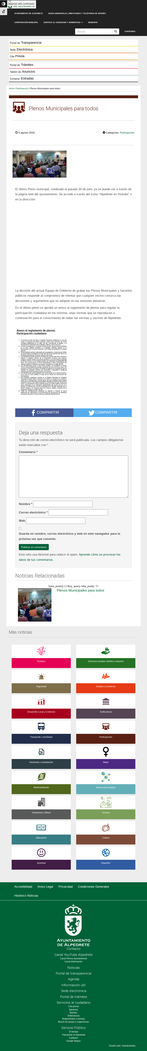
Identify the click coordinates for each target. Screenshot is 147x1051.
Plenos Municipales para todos (80, 590)
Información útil (73, 985)
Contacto (73, 949)
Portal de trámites (73, 997)
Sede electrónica (73, 991)
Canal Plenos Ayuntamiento (73, 958)
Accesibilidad (23, 886)
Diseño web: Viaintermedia (122, 1046)
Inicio (11, 88)
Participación (22, 88)
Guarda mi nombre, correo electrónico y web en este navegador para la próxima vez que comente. (69, 536)
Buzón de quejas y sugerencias (73, 1022)
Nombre (25, 504)
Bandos (73, 1012)
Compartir (48, 412)
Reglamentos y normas (73, 1019)
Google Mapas (73, 1041)
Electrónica (21, 49)
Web (22, 520)
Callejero (73, 1038)
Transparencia (25, 42)
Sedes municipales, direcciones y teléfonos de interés (77, 13)
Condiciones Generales (93, 886)
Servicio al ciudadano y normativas (62, 22)
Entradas (22, 78)
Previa (17, 56)
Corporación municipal (26, 22)
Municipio (93, 22)
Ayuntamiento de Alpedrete (28, 13)
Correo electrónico (33, 512)
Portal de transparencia (73, 973)
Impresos (73, 1009)
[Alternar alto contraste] (3, 4)
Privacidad (65, 886)
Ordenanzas (74, 1015)
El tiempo (73, 1031)
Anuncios (22, 71)
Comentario (28, 452)
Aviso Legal (45, 886)
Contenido (130, 31)
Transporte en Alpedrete (73, 1035)
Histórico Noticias (26, 895)
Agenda (73, 979)
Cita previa (73, 1006)
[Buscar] (115, 31)
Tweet (92, 132)
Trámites (21, 65)
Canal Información (73, 961)
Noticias (73, 968)
